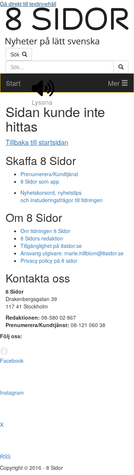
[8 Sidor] (67, 44)
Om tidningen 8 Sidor (45, 231)
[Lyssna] (43, 83)
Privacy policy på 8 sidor (48, 260)
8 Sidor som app (39, 181)
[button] (118, 83)
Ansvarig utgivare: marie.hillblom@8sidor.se (72, 253)
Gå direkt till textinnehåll (28, 3)
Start (13, 83)
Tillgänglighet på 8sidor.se (51, 245)
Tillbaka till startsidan (37, 142)
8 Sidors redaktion (41, 238)
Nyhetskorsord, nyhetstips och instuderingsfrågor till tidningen (61, 196)
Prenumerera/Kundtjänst (49, 174)
